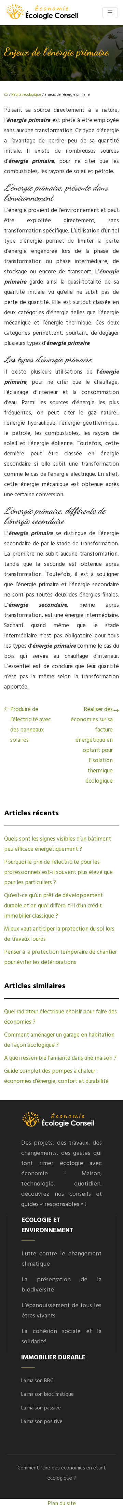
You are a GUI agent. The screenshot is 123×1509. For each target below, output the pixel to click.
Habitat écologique (26, 95)
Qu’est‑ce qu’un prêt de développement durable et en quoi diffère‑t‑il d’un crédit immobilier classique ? (53, 906)
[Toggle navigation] (110, 12)
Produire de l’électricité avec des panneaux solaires (30, 725)
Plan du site (61, 1503)
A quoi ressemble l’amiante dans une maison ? (60, 1058)
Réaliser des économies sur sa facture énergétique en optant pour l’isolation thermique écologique (92, 745)
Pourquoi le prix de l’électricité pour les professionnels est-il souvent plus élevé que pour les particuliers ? (58, 872)
